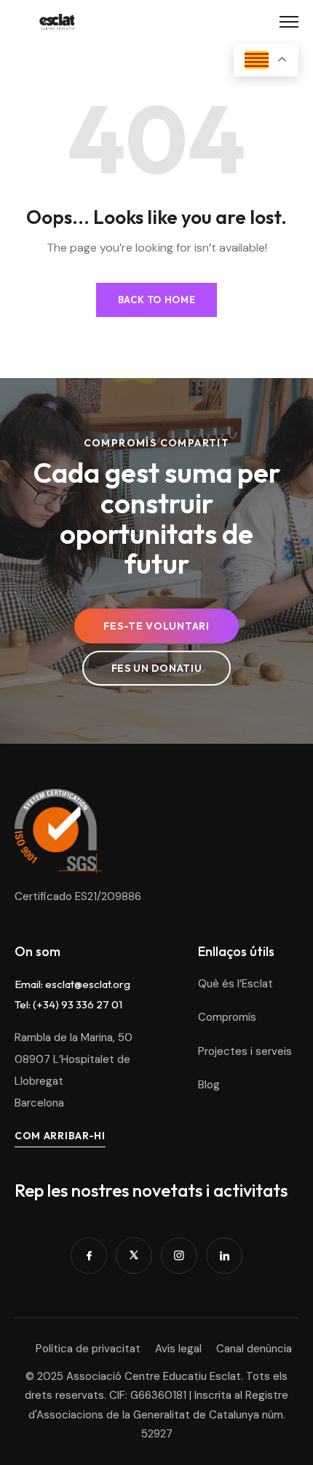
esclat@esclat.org (87, 984)
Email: (30, 984)
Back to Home (157, 299)
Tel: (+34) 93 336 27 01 (68, 1004)
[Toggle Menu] (289, 21)
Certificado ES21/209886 (78, 896)
